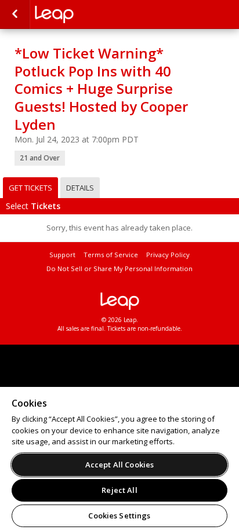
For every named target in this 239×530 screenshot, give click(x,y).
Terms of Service (111, 254)
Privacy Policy (168, 254)
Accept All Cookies (119, 464)
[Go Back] (15, 14)
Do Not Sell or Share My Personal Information (119, 268)
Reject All (119, 490)
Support (62, 254)
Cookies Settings (119, 515)
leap (119, 301)
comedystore (93, 14)
